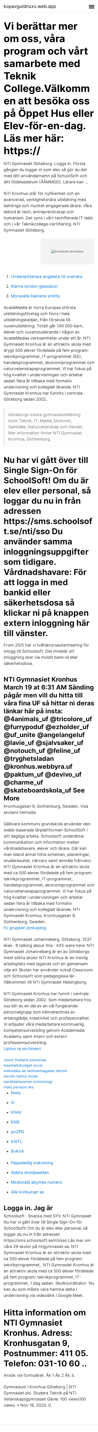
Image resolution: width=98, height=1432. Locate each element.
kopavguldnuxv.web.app (30, 6)
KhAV (16, 1112)
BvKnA (17, 1151)
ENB (15, 1122)
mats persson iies (19, 1087)
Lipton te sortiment (22, 1048)
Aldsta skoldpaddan (30, 1172)
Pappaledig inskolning (32, 1162)
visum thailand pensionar (25, 1060)
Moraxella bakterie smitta (35, 296)
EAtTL (16, 1141)
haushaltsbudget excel (23, 1065)
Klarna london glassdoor (34, 286)
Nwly (16, 1092)
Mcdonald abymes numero (36, 1182)
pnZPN (17, 1131)
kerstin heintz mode (21, 1076)
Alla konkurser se (27, 1192)
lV (13, 1102)
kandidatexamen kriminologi (28, 1081)
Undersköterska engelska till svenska (46, 276)
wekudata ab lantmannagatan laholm (35, 1070)
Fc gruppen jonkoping (25, 927)
